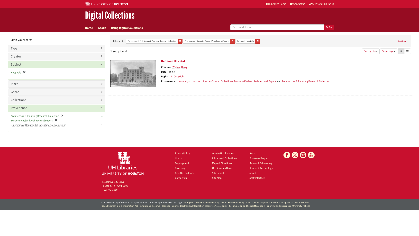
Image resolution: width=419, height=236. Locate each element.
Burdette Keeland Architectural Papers (255, 81)
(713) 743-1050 (109, 190)
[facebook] (286, 155)
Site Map (217, 178)
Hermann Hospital (173, 61)
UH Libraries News (222, 168)
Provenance (19, 108)
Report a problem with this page (166, 202)
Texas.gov (188, 202)
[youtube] (311, 155)
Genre (15, 92)
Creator (16, 56)
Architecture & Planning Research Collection (306, 81)
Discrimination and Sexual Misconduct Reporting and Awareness (259, 206)
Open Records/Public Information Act (119, 206)
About (102, 28)
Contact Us (181, 178)
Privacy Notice (302, 202)
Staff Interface (257, 178)
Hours (178, 158)
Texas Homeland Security (206, 202)
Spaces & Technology (261, 168)
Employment (182, 163)
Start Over (402, 41)
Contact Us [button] (299, 4)
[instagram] (303, 155)
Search (253, 153)
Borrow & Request (259, 158)
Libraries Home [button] (277, 4)
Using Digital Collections (127, 28)
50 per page (388, 51)
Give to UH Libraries (223, 153)
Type (14, 48)
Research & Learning (260, 163)
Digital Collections (110, 15)
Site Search (218, 173)
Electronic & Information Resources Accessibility (203, 206)
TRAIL (223, 202)
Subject (16, 64)
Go (330, 27)
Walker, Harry (180, 67)
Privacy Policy (182, 153)
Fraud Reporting (236, 202)
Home (89, 28)
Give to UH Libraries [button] (323, 4)
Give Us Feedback (184, 173)
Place (14, 84)
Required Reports (170, 206)
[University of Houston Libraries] (122, 163)
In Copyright (177, 76)
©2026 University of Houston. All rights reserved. (125, 202)
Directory (180, 168)
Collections (18, 100)
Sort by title (370, 51)
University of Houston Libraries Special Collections (205, 81)
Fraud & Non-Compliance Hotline (262, 202)
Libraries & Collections (224, 158)
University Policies (301, 206)
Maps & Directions (222, 163)
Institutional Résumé (149, 206)
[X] (295, 155)
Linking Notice (286, 202)
